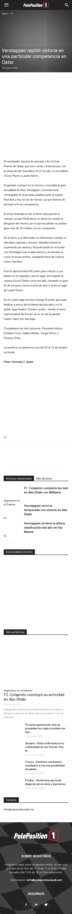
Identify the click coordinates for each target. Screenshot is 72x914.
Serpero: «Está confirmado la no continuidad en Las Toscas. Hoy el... (44, 747)
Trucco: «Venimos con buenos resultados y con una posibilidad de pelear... (45, 765)
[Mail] (36, 904)
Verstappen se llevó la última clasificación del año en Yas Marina (44, 527)
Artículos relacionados (19, 478)
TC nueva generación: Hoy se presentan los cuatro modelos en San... (45, 728)
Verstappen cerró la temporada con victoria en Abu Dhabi (45, 510)
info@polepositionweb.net (44, 880)
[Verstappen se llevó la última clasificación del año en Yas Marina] (13, 527)
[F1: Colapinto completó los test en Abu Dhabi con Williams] (13, 492)
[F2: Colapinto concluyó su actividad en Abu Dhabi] (36, 663)
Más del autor (44, 478)
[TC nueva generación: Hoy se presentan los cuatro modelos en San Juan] (13, 729)
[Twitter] (46, 904)
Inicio (5, 13)
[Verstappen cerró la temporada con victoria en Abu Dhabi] (13, 510)
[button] (67, 5)
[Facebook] (26, 904)
